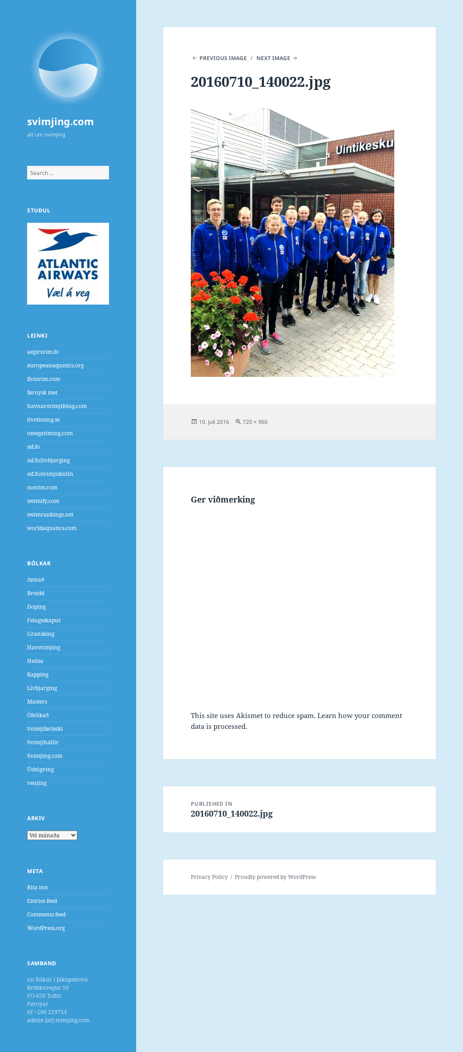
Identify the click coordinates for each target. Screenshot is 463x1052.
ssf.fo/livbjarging (48, 460)
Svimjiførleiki (45, 729)
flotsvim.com (43, 379)
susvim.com (42, 487)
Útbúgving (40, 769)
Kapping (37, 674)
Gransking (40, 634)
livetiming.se (43, 419)
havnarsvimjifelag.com (57, 406)
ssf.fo (33, 447)
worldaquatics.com (51, 528)
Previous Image (223, 58)
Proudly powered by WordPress (275, 877)
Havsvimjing (43, 647)
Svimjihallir (43, 742)
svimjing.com (60, 121)
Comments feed (46, 914)
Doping (36, 607)
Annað (35, 579)
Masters (37, 701)
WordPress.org (46, 928)
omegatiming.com (50, 433)
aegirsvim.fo (43, 352)
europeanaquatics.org (55, 365)
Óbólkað (38, 715)
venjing (37, 783)
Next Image (273, 58)
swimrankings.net (50, 514)
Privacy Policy (209, 877)
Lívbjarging (42, 688)
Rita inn (37, 887)
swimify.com (43, 501)
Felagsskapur (44, 620)
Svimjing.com (44, 756)
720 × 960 (255, 422)
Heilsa (35, 661)
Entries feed (42, 901)
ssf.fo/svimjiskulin (50, 474)
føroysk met (42, 392)
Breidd (35, 593)
